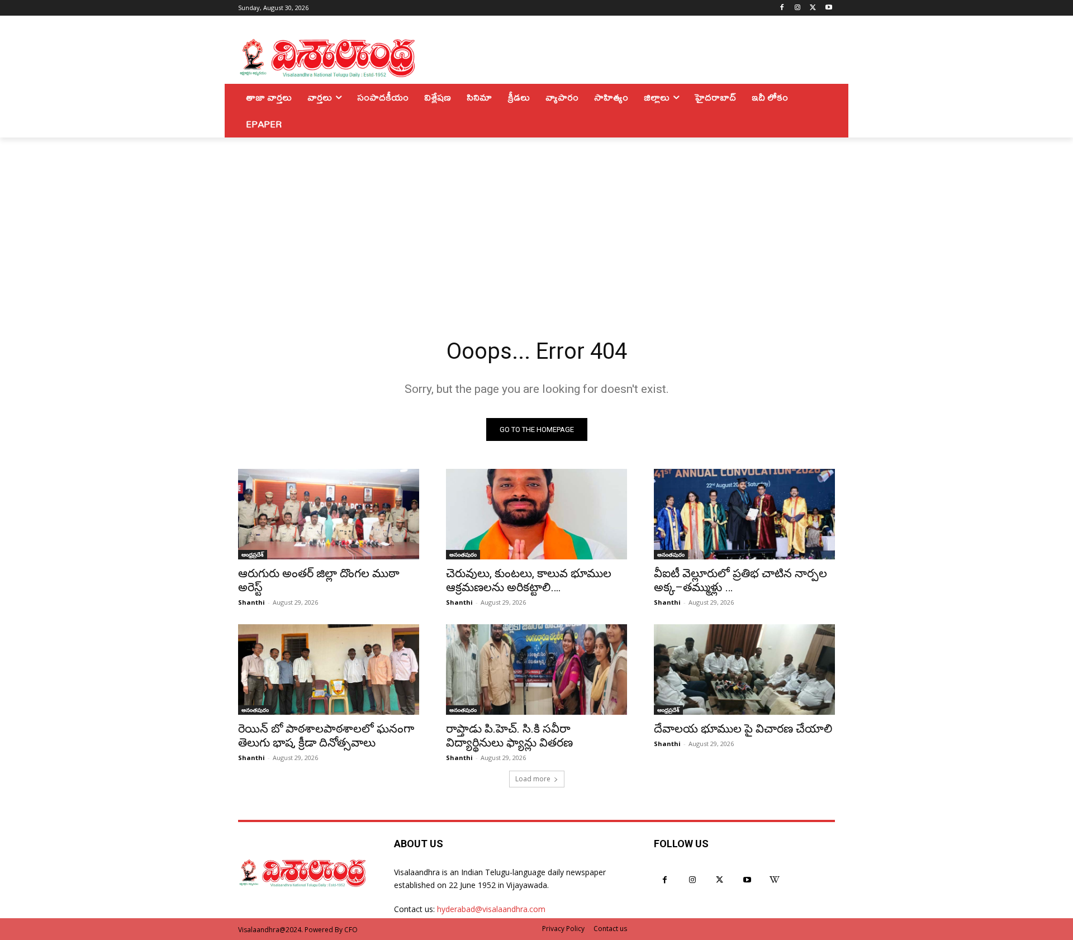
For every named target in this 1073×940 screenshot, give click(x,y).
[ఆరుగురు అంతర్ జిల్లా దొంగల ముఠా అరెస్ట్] (328, 514)
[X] (812, 8)
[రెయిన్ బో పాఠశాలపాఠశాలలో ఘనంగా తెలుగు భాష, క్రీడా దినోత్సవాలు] (328, 669)
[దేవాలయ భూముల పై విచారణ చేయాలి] (744, 669)
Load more (532, 779)
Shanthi (251, 602)
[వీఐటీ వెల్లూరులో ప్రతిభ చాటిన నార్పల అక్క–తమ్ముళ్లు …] (744, 514)
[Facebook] (782, 8)
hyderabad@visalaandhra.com (491, 909)
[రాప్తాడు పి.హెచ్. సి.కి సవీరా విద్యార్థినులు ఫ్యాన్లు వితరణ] (536, 669)
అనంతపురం (463, 554)
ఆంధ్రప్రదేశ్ (252, 554)
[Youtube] (828, 8)
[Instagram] (797, 8)
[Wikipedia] (775, 880)
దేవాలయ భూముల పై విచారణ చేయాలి (743, 728)
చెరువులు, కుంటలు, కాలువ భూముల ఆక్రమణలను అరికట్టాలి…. (528, 580)
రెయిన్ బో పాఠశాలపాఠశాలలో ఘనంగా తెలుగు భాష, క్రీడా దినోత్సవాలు (326, 735)
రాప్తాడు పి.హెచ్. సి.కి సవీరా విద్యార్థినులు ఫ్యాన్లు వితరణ (509, 735)
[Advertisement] (536, 221)
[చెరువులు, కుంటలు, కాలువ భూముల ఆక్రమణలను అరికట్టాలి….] (536, 514)
